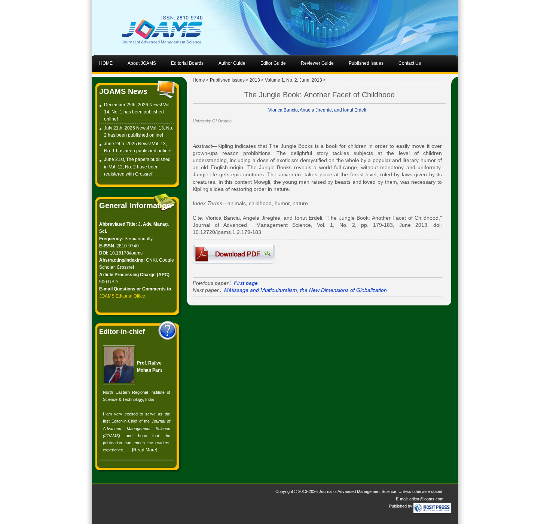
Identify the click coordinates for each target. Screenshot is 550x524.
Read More (144, 450)
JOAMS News (123, 91)
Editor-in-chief (122, 331)
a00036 (234, 254)
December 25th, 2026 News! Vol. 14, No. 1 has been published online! (137, 112)
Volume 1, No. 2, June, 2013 (293, 80)
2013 (255, 80)
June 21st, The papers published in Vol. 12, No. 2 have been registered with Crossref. (137, 166)
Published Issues (227, 80)
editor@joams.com (426, 499)
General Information (135, 205)
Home (199, 80)
